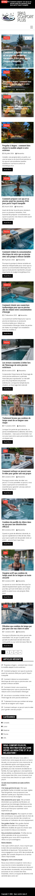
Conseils (7, 97)
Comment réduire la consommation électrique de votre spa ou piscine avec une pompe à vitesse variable (21, 3)
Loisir (5, 726)
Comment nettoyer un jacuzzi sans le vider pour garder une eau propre (16, 472)
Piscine (6, 38)
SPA (5, 398)
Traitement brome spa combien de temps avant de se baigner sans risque (16, 420)
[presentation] (26, 38)
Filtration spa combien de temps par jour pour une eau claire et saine (17, 627)
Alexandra (22, 65)
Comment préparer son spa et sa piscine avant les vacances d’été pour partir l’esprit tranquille (15, 201)
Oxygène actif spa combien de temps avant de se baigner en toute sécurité (16, 575)
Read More (7, 169)
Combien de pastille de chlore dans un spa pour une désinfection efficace (16, 524)
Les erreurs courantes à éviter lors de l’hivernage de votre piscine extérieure (16, 365)
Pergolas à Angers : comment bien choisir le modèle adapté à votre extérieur (17, 83)
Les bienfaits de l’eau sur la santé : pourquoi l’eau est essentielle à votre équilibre (17, 108)
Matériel (7, 285)
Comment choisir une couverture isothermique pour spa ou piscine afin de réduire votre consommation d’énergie (17, 308)
